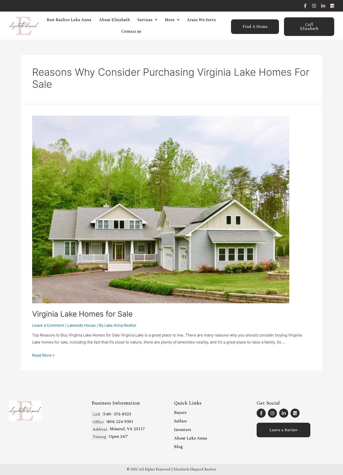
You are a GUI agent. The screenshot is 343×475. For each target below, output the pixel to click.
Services (144, 20)
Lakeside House (81, 325)
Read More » (43, 355)
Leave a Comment (48, 325)
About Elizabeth (114, 20)
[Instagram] (314, 5)
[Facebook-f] (305, 5)
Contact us (131, 31)
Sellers (180, 421)
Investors (182, 430)
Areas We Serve (201, 20)
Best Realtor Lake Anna (69, 20)
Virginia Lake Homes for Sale (82, 313)
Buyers (180, 413)
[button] (255, 26)
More (170, 20)
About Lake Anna (190, 438)
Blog (178, 447)
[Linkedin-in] (323, 5)
